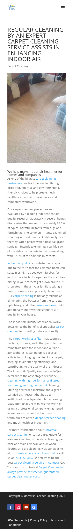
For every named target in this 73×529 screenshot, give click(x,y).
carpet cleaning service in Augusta (36, 462)
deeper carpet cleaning (50, 418)
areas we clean (46, 305)
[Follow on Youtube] (26, 507)
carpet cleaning (23, 296)
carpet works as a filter (28, 338)
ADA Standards (17, 520)
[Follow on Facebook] (10, 507)
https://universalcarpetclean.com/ (33, 453)
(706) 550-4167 (24, 458)
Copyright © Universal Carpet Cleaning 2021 (36, 496)
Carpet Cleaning (17, 66)
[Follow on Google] (34, 507)
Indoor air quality (18, 263)
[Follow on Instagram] (18, 507)
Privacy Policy (38, 520)
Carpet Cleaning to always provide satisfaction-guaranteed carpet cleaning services (35, 471)
